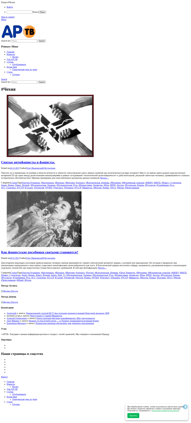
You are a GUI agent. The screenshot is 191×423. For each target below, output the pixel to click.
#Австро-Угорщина (30, 182)
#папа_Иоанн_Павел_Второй (15, 185)
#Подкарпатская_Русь (66, 185)
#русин (120, 185)
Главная (10, 52)
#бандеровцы (47, 182)
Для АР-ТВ (12, 59)
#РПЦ (113, 185)
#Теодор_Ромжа (83, 277)
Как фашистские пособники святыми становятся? (39, 252)
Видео (15, 57)
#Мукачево (115, 182)
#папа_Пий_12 (58, 275)
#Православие (85, 185)
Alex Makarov (13, 321)
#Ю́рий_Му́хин (23, 280)
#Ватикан (59, 182)
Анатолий (11, 313)
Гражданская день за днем (24, 69)
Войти (10, 7)
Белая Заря (12, 67)
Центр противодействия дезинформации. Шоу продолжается (65, 318)
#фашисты (87, 188)
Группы (16, 74)
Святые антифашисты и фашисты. (28, 162)
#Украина (68, 188)
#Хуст (113, 188)
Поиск (36, 12)
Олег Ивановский (34, 168)
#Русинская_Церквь (134, 185)
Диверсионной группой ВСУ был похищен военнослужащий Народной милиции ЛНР (67, 313)
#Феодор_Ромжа (101, 188)
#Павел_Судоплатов (171, 182)
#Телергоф (39, 188)
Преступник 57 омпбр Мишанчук (46, 316)
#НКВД (149, 182)
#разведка (98, 185)
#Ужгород (58, 188)
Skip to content (7, 17)
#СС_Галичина (8, 188)
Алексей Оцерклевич (17, 318)
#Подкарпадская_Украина (42, 185)
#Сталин (29, 188)
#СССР (20, 188)
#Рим (106, 185)
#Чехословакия (132, 188)
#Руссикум (150, 185)
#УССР (77, 188)
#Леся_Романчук (127, 272)
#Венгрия (70, 182)
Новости (11, 54)
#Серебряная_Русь (165, 185)
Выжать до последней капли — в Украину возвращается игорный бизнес (64, 321)
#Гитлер (90, 272)
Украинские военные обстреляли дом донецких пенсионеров (64, 323)
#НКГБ (157, 182)
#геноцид (80, 182)
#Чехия (120, 188)
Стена (9, 72)
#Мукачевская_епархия (133, 182)
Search (4, 79)
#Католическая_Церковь (97, 182)
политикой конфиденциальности (165, 411)
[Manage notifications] (185, 407)
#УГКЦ (48, 188)
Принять (133, 415)
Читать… (104, 178)
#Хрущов (161, 277)
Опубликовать (19, 64)
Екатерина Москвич (16, 323)
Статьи (10, 62)
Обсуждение (49, 168)
